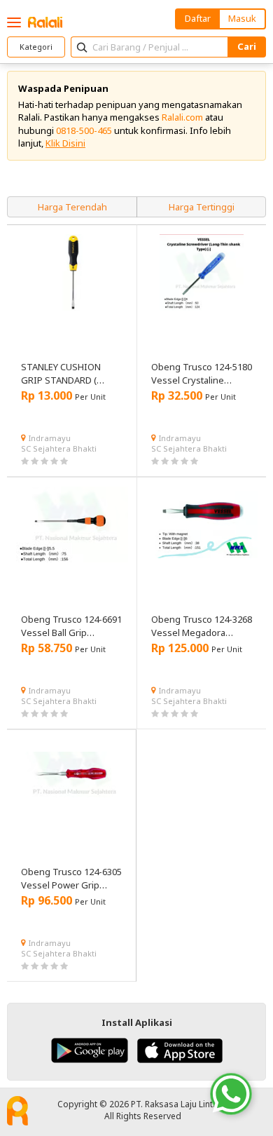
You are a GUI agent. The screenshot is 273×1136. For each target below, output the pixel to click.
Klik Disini (65, 143)
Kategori (36, 46)
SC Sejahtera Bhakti (59, 448)
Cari (246, 46)
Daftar (198, 18)
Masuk (242, 18)
